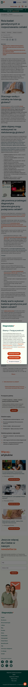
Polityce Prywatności (7, 345)
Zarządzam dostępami (14, 361)
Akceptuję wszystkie (14, 353)
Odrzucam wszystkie (14, 357)
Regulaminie (20, 344)
